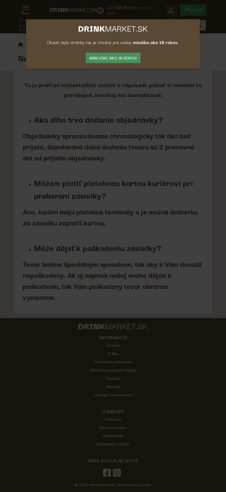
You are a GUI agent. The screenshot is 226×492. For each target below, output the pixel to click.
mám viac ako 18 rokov (113, 58)
